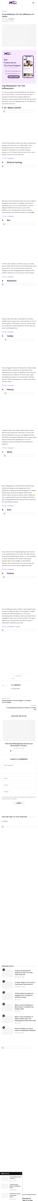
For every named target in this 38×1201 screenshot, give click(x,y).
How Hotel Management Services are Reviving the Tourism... (19, 745)
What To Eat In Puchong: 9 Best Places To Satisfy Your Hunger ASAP (24, 1007)
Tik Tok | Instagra (7, 626)
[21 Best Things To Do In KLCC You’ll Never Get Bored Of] (7, 985)
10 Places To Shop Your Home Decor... (15, 1195)
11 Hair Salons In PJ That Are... (15, 1177)
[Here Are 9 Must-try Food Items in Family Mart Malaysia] (7, 1031)
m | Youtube (16, 626)
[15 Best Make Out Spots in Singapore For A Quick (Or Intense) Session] (7, 996)
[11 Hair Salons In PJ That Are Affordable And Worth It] (4, 1178)
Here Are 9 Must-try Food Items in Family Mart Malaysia (25, 1029)
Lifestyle (4, 11)
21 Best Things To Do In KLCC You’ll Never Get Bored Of (25, 983)
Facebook (5, 821)
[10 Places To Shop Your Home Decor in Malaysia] (4, 1195)
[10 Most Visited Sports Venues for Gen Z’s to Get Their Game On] (7, 973)
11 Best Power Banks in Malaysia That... (15, 1186)
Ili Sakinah (11, 19)
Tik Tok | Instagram (8, 158)
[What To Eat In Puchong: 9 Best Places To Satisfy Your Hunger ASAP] (7, 1007)
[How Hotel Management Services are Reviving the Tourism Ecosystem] (19, 730)
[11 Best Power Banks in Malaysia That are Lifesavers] (4, 1186)
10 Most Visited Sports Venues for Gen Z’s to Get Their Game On (24, 972)
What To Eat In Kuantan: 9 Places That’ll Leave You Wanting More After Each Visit (25, 1018)
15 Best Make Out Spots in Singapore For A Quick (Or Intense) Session (24, 995)
